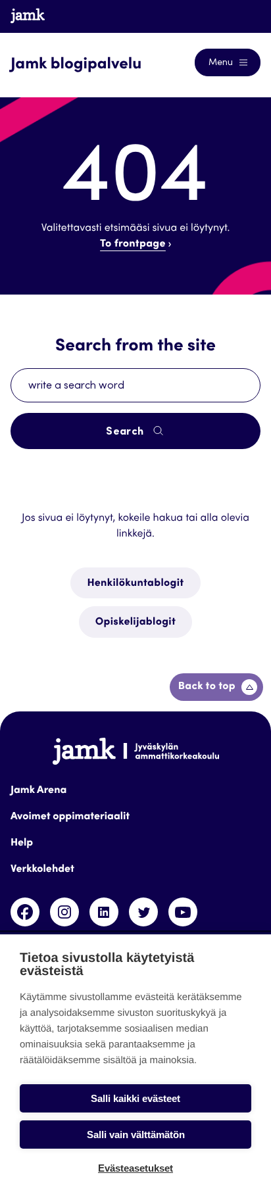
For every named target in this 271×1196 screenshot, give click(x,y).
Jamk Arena (38, 791)
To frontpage (133, 244)
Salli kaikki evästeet (135, 1098)
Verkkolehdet (42, 870)
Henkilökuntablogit (135, 584)
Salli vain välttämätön (136, 1134)
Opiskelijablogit (135, 622)
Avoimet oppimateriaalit (70, 817)
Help (22, 843)
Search (126, 432)
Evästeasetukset (135, 1168)
